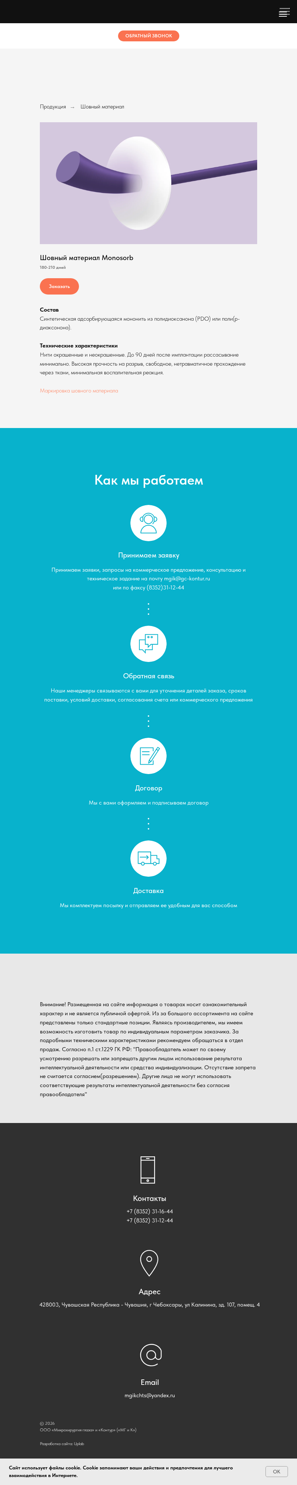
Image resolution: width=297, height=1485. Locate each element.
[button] (148, 35)
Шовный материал (102, 106)
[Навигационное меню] (283, 14)
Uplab (79, 1443)
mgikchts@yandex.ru (150, 1395)
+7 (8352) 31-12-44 (149, 1220)
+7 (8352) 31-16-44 (149, 1211)
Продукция (53, 106)
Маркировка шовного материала (79, 390)
